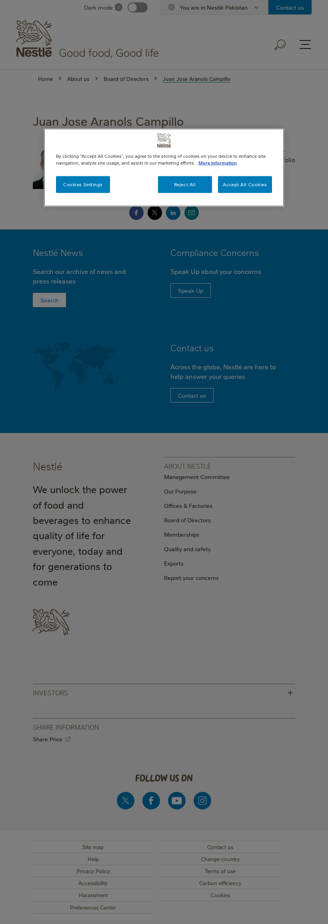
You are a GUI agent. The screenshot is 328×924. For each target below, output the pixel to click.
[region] (164, 168)
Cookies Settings (83, 184)
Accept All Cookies (245, 184)
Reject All (185, 184)
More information (217, 163)
